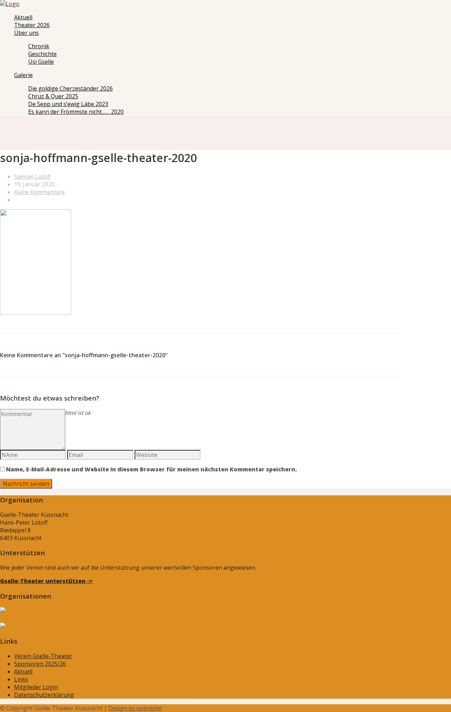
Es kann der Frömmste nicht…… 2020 (76, 112)
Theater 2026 (32, 25)
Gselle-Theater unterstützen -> (46, 581)
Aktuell (23, 17)
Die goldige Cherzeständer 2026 (70, 88)
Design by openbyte (135, 708)
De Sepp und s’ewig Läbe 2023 (68, 104)
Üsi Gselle (41, 62)
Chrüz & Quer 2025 (53, 96)
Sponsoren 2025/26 (40, 664)
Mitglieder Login (36, 687)
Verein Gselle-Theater (43, 656)
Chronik (38, 46)
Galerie (23, 75)
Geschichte (42, 54)
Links (21, 679)
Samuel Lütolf (32, 176)
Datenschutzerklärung (44, 695)
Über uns (26, 33)
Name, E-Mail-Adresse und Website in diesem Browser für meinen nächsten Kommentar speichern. (151, 469)
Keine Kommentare (39, 192)
